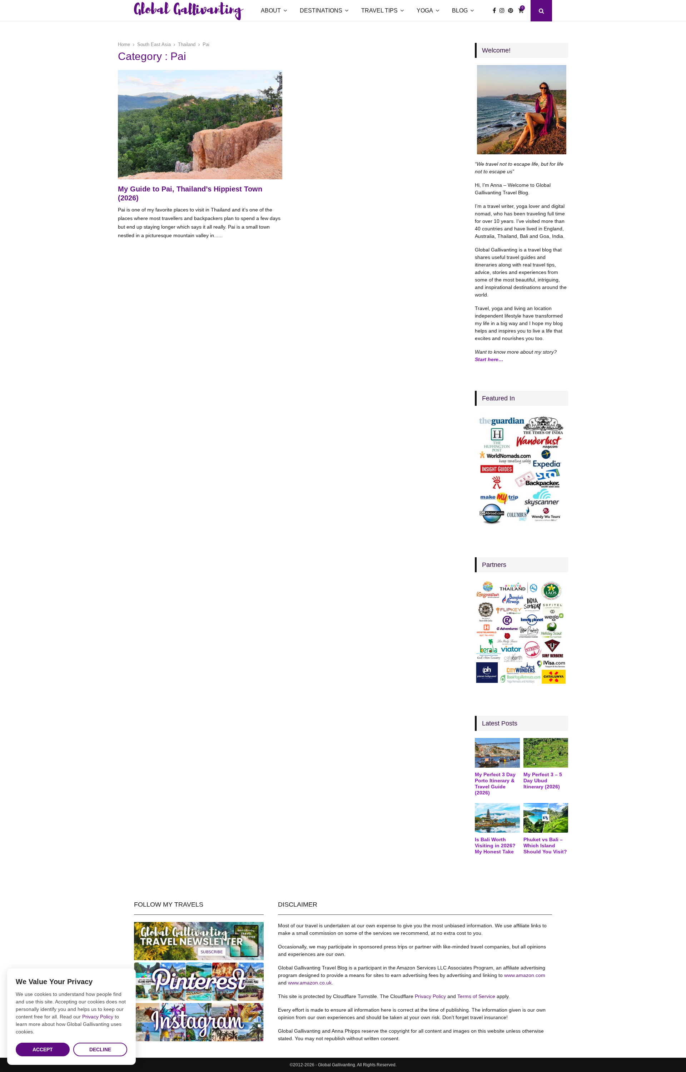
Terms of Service (476, 996)
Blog (460, 11)
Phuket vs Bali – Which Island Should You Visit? (545, 845)
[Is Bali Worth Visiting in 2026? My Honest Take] (497, 818)
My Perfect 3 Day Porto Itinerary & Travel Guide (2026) (495, 783)
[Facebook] (496, 10)
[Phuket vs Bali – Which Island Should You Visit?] (545, 818)
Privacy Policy (430, 996)
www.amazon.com (524, 975)
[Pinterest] (512, 10)
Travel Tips (379, 11)
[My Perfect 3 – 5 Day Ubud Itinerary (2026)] (545, 753)
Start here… (489, 359)
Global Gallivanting (188, 10)
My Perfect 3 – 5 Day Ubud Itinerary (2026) (542, 780)
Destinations (321, 11)
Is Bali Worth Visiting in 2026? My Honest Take (495, 845)
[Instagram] (503, 10)
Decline (100, 1049)
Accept (43, 1049)
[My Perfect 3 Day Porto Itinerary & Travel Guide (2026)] (497, 753)
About (271, 11)
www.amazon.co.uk (310, 983)
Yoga (425, 11)
